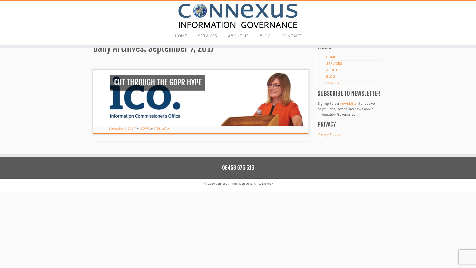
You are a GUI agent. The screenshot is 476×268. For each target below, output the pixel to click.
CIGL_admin (161, 128)
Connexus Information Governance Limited (243, 184)
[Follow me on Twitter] (102, 184)
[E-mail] (96, 184)
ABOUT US (238, 35)
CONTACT (291, 35)
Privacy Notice (329, 134)
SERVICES (207, 35)
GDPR (144, 128)
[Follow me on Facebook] (108, 184)
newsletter (349, 103)
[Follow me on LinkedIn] (115, 184)
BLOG (265, 35)
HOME (181, 35)
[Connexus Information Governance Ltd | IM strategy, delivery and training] (238, 16)
